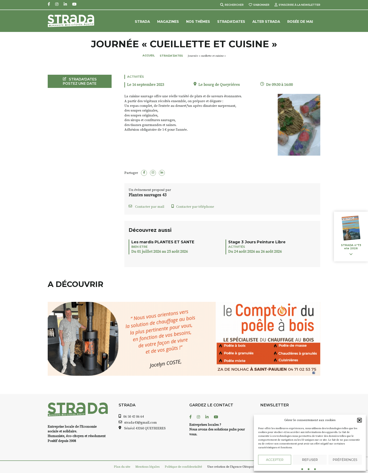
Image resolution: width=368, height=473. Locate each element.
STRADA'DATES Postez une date (80, 81)
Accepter (274, 460)
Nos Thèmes (198, 22)
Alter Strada (266, 22)
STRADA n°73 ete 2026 (351, 247)
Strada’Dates (231, 22)
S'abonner (261, 4)
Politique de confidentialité (183, 467)
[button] (359, 420)
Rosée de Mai (300, 22)
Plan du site (122, 467)
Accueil (148, 55)
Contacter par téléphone (195, 207)
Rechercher (234, 4)
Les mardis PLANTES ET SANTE (162, 242)
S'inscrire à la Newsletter (299, 4)
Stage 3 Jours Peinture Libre (257, 242)
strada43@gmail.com (140, 422)
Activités (135, 77)
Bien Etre (139, 247)
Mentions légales (147, 467)
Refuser (310, 460)
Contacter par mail (149, 207)
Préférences (345, 460)
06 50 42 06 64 (133, 416)
